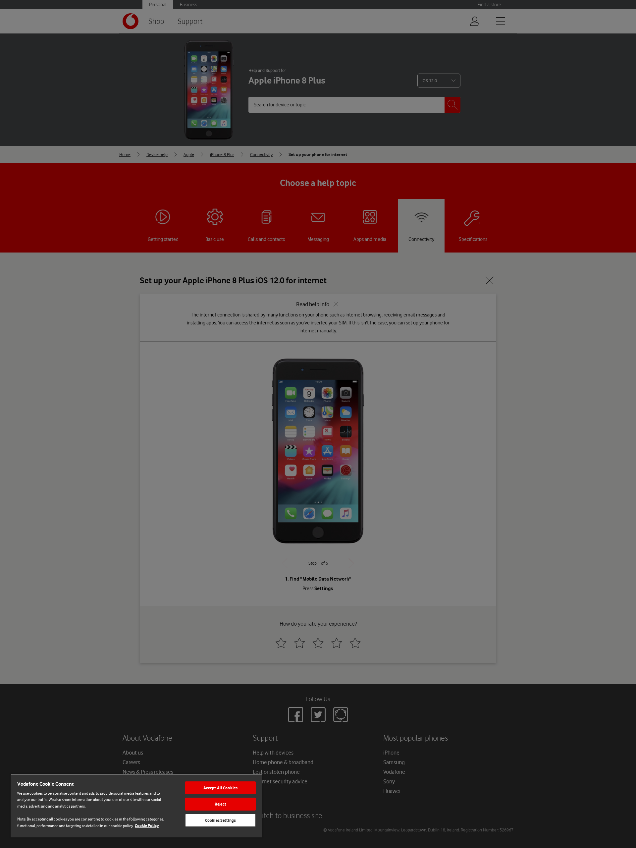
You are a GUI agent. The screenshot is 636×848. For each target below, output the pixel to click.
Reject (220, 804)
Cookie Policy (147, 825)
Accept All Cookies (220, 787)
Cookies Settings (220, 820)
